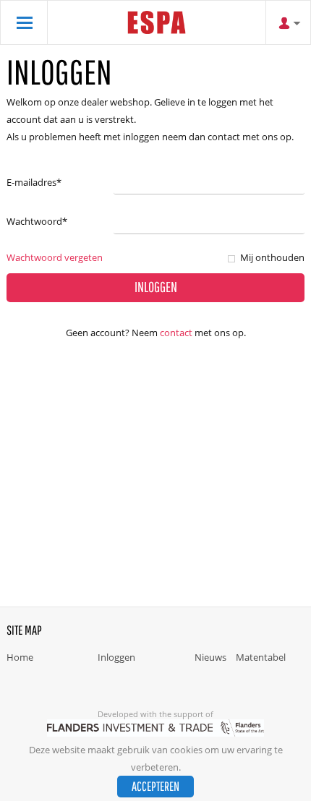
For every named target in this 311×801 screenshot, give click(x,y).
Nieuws (210, 657)
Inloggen (116, 657)
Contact (176, 332)
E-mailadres (34, 182)
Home (20, 657)
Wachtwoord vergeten (55, 257)
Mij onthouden (272, 257)
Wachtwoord (37, 221)
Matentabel (261, 657)
